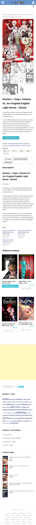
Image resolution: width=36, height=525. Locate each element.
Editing (9, 404)
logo (20, 407)
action (6, 399)
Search (21, 386)
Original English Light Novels (13, 14)
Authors (8, 517)
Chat (12, 521)
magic (24, 407)
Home (4, 14)
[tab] (8, 159)
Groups (30, 519)
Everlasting (18, 404)
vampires (26, 421)
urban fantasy (18, 421)
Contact (12, 515)
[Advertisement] (18, 362)
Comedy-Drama (20, 402)
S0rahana (6, 184)
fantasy (24, 404)
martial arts (13, 409)
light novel (15, 407)
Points (6, 515)
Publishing (14, 513)
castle (8, 402)
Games (23, 521)
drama (27, 143)
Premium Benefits (15, 519)
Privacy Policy (7, 523)
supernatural (18, 145)
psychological (10, 145)
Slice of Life (13, 418)
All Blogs (18, 515)
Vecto (31, 421)
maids (27, 407)
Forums (7, 521)
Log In (30, 523)
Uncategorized (7, 445)
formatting (8, 407)
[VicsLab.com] (18, 2)
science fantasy (15, 415)
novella (8, 413)
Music (28, 521)
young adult (14, 423)
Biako (25, 399)
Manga (5, 410)
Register (24, 523)
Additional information (20, 159)
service (6, 418)
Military (30, 410)
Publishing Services (8, 441)
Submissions (22, 513)
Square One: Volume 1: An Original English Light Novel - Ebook (9, 232)
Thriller (24, 145)
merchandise (23, 410)
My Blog (24, 515)
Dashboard (27, 517)
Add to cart (26, 288)
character (12, 402)
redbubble (28, 412)
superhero (21, 418)
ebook (4, 404)
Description (8, 159)
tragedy (28, 145)
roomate (6, 415)
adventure (13, 399)
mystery (5, 145)
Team (28, 513)
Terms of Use (16, 523)
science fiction (26, 415)
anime (19, 399)
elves (13, 404)
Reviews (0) (8, 162)
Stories (24, 519)
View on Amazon (11, 138)
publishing (21, 412)
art (22, 399)
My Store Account (17, 517)
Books (30, 515)
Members (6, 519)
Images (18, 521)
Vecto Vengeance (6, 423)
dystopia (30, 401)
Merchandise (6, 434)
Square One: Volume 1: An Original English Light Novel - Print (25, 232)
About (7, 513)
